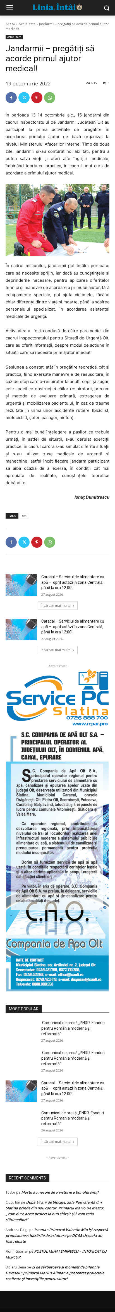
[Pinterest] (36, 97)
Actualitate (27, 24)
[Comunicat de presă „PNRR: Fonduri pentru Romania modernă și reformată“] (21, 1121)
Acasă (10, 24)
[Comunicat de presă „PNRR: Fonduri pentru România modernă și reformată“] (21, 1031)
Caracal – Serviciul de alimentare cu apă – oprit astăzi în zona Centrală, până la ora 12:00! (72, 582)
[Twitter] (24, 97)
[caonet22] (57, 859)
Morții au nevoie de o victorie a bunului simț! (60, 1192)
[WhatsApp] (49, 97)
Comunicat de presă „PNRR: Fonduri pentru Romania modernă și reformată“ (72, 1118)
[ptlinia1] (57, 698)
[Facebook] (11, 97)
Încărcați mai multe (56, 605)
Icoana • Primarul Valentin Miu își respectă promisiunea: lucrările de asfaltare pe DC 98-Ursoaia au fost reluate (57, 1235)
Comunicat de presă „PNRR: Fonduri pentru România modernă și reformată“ (73, 1028)
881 (24, 516)
